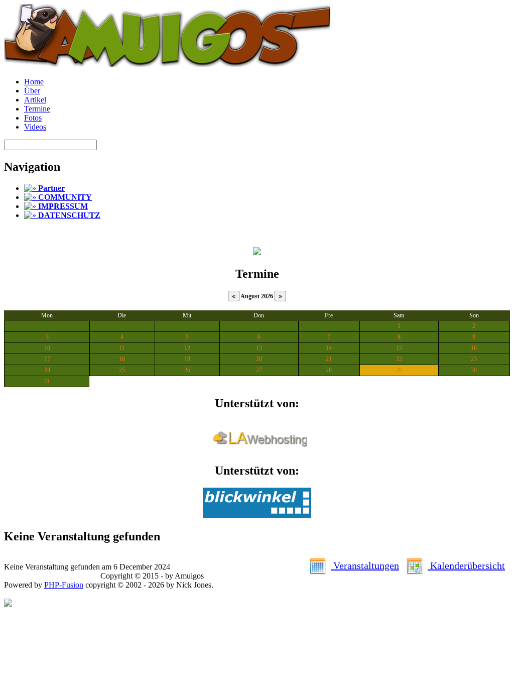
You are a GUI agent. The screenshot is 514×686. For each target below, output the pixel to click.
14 (329, 348)
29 (399, 370)
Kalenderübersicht (466, 565)
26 (187, 370)
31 (47, 381)
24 (47, 370)
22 (399, 359)
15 (399, 348)
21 (329, 359)
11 (122, 348)
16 (474, 348)
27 (259, 370)
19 (187, 359)
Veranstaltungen (365, 565)
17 (47, 359)
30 (474, 370)
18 (122, 359)
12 (187, 348)
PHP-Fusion (63, 585)
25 (122, 370)
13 (259, 348)
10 (47, 348)
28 (329, 370)
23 (474, 359)
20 (259, 359)
